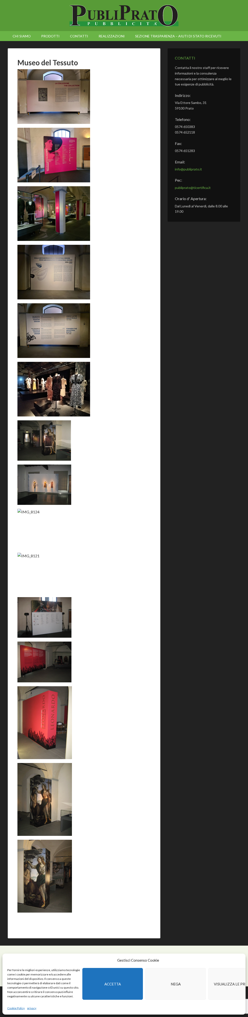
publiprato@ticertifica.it (193, 188)
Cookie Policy (16, 1008)
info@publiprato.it (188, 169)
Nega (176, 984)
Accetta (112, 984)
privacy (31, 1008)
